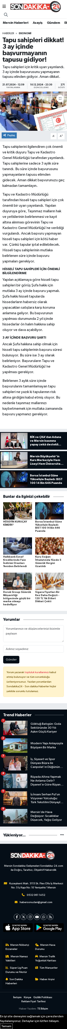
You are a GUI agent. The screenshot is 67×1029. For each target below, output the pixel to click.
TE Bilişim (42, 1008)
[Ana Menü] (4, 6)
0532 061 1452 (36, 895)
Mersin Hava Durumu (45, 947)
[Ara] (5, 15)
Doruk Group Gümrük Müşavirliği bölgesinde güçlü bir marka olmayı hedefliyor (17, 598)
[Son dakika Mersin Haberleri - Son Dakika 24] (37, 7)
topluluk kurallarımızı (37, 672)
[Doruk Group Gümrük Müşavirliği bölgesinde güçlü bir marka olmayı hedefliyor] (17, 581)
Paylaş (11, 135)
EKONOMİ (25, 33)
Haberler (8, 33)
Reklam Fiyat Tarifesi (33, 1001)
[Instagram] (30, 917)
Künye (27, 997)
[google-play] (49, 928)
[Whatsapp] (44, 917)
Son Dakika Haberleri (14, 981)
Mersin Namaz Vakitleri (17, 958)
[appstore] (18, 928)
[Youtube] (37, 917)
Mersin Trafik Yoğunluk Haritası (45, 958)
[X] (23, 917)
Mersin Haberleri (15, 23)
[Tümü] (62, 835)
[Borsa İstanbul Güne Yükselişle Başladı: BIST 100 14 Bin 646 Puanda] (49, 510)
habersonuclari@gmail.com (36, 902)
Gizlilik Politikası (42, 997)
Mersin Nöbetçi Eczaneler (17, 947)
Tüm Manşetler (48, 967)
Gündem (53, 23)
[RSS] (50, 917)
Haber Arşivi (47, 979)
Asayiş (37, 23)
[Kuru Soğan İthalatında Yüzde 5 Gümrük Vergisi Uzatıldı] (49, 546)
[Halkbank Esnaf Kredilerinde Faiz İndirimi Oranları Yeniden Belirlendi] (17, 546)
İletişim (17, 997)
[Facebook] (17, 917)
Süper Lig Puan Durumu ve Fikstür (17, 969)
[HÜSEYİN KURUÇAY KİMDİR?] (17, 510)
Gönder (11, 659)
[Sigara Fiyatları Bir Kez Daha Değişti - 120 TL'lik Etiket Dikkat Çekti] (49, 581)
